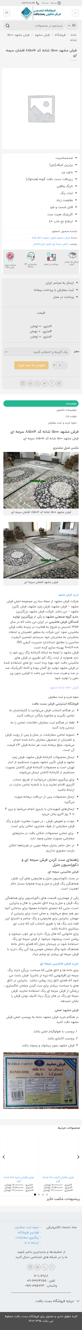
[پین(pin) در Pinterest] (30, 383)
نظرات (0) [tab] (71, 416)
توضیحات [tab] (71, 403)
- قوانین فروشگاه (29, 1232)
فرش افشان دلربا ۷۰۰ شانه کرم (21, 1179)
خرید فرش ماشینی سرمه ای (59, 963)
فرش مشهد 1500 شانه (44, 237)
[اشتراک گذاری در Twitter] (44, 383)
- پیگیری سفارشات (28, 1237)
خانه (74, 35)
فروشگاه (60, 35)
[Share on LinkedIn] (23, 383)
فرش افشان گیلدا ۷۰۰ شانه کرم (60, 1179)
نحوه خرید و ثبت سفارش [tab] (62, 423)
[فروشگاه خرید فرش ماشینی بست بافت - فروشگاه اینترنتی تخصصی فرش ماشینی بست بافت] (41, 13)
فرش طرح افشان (42, 244)
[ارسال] (8, 25)
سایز (76, 351)
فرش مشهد (42, 35)
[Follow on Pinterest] (37, 1267)
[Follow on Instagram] (52, 1267)
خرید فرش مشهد (68, 594)
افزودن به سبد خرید (31, 365)
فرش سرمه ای (60, 244)
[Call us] (44, 1267)
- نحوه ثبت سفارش (28, 1227)
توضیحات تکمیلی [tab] (67, 410)
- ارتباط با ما (32, 1242)
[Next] (4, 1165)
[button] (75, 13)
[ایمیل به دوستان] (37, 383)
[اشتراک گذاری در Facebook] (52, 383)
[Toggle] (78, 1301)
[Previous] (78, 1165)
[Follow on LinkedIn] (30, 1267)
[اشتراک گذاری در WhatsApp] (59, 383)
